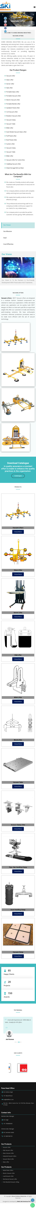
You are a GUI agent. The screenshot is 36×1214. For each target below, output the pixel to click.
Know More (18, 532)
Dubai (30, 1187)
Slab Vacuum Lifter (8, 1150)
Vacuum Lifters (6, 298)
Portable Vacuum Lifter (13, 96)
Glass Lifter (9, 80)
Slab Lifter (9, 88)
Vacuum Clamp (11, 120)
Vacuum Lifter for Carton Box (15, 160)
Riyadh (14, 1187)
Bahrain (20, 1187)
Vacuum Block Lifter (8, 1159)
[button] (15, 1042)
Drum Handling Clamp (18, 910)
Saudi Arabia (7, 1187)
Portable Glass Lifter (12, 92)
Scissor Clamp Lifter (18, 825)
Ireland (25, 1189)
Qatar (7, 1189)
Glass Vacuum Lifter (8, 1153)
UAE (25, 1187)
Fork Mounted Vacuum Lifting (11, 1182)
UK (30, 1189)
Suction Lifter (10, 144)
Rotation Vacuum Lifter (13, 116)
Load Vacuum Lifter (8, 1176)
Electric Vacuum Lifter (13, 100)
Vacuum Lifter (10, 76)
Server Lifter (10, 84)
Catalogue (18, 476)
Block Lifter (18, 740)
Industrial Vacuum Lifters (9, 1156)
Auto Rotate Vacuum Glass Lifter (16, 132)
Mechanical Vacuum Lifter (10, 1179)
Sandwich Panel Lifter (13, 108)
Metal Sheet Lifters (8, 1170)
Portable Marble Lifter (13, 104)
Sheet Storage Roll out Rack (15, 168)
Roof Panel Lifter (11, 140)
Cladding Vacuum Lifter (13, 164)
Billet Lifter (9, 128)
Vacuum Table (10, 124)
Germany (18, 1189)
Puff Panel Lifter (11, 136)
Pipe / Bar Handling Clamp (18, 867)
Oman (12, 1189)
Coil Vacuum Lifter (12, 112)
